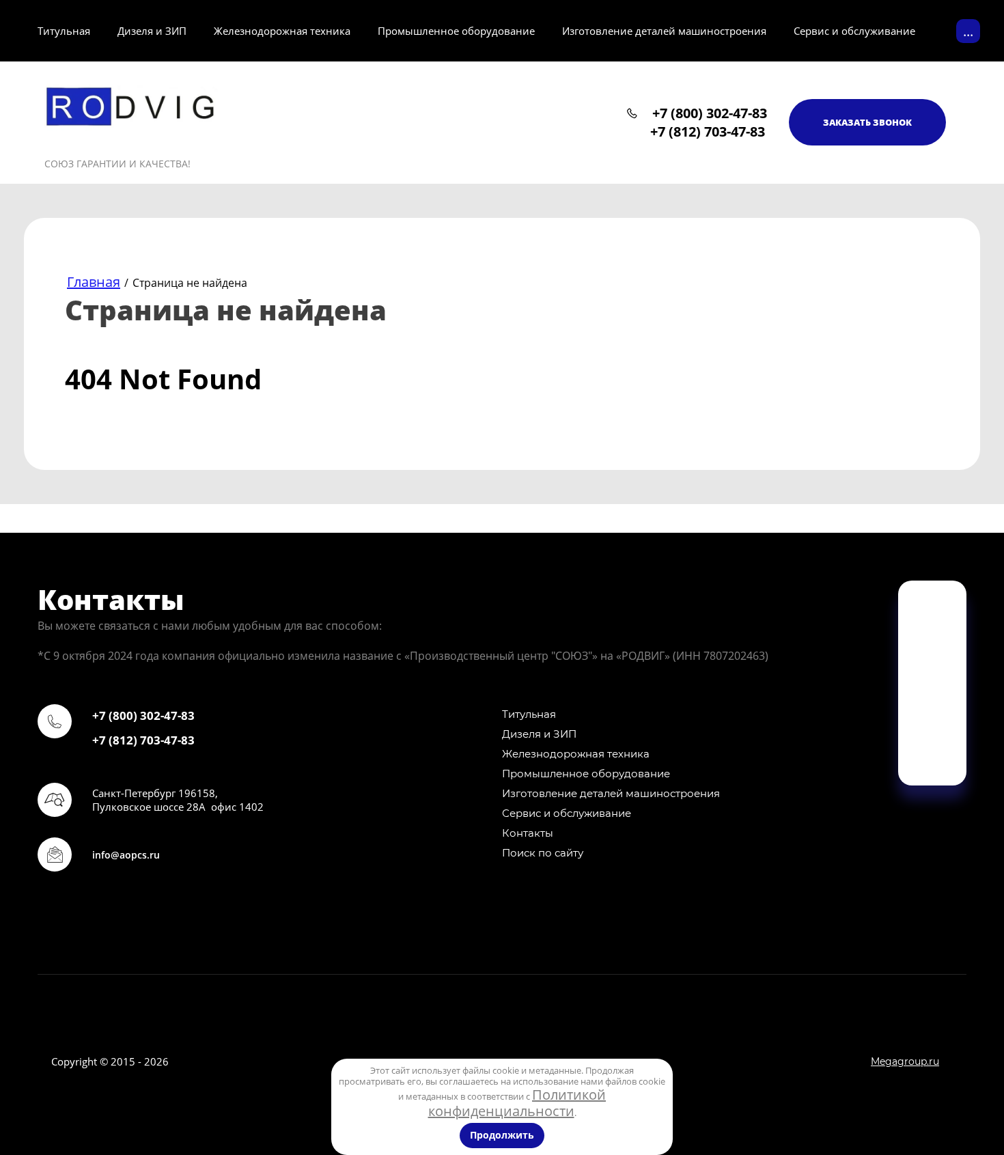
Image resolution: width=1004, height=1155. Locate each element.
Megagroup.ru (905, 1061)
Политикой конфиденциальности (517, 1102)
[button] (867, 122)
